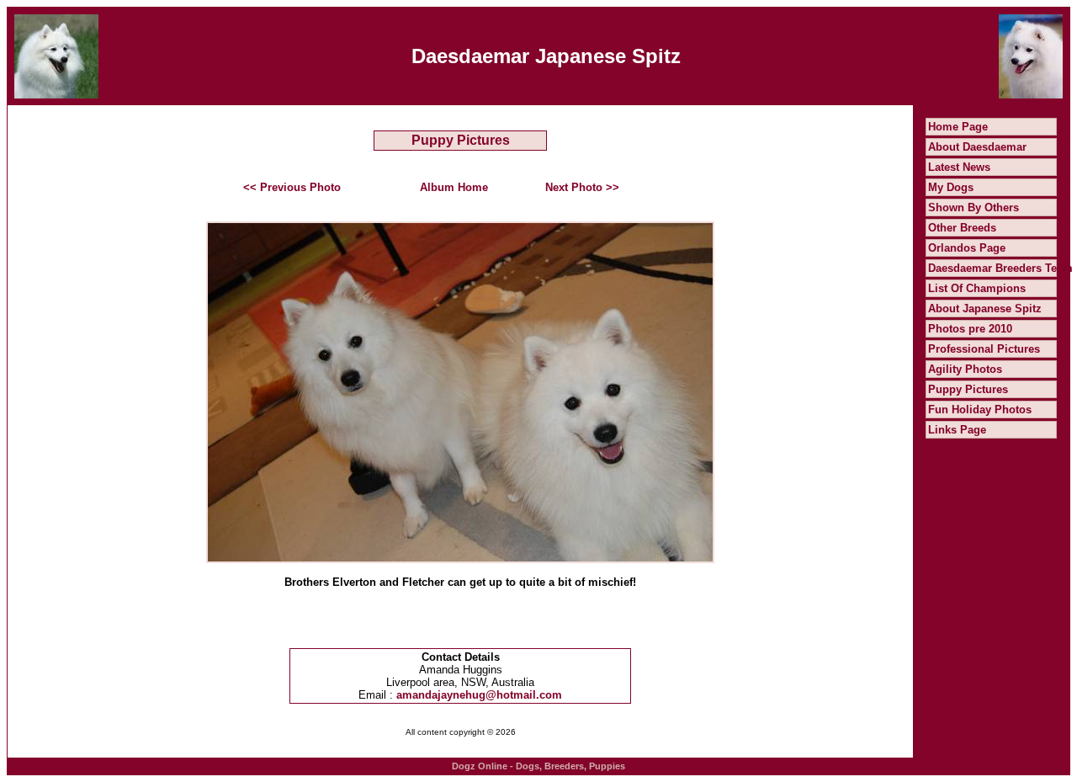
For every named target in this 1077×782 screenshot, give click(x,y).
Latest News (959, 167)
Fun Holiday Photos (980, 409)
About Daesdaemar (977, 147)
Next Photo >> (582, 187)
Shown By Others (973, 207)
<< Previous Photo (292, 187)
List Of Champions (977, 288)
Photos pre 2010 (970, 328)
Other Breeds (962, 227)
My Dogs (951, 187)
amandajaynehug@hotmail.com (479, 695)
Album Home (454, 187)
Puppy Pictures (968, 389)
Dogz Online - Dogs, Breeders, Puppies (538, 766)
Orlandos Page (966, 248)
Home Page (958, 126)
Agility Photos (965, 369)
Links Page (957, 429)
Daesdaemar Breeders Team (1000, 268)
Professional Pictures (984, 349)
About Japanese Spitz (985, 308)
